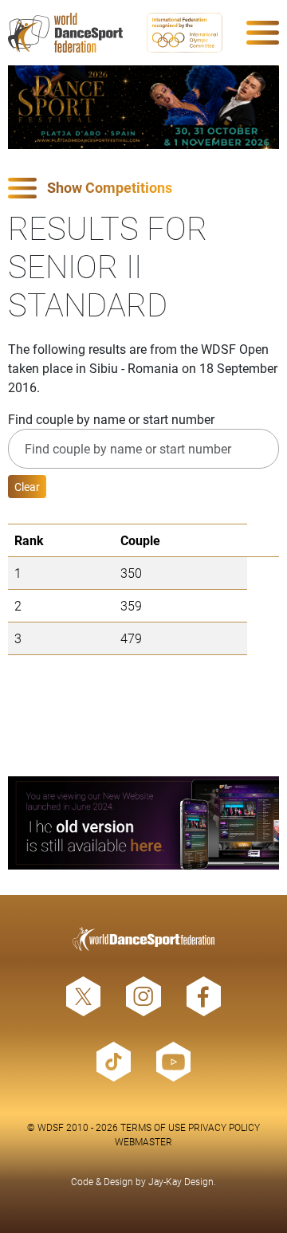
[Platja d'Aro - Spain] (143, 107)
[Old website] (143, 823)
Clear (27, 486)
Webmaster (143, 1141)
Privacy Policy (224, 1127)
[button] (143, 188)
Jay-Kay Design (181, 1181)
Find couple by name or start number (111, 418)
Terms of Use (153, 1127)
